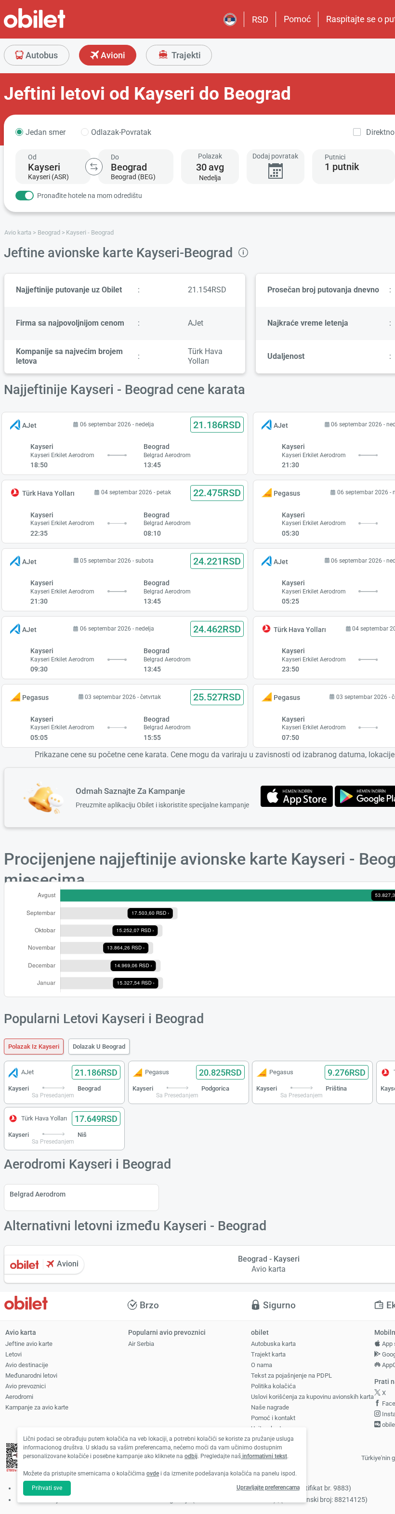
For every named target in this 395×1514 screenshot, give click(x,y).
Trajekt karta (268, 1354)
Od (32, 157)
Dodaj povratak (275, 156)
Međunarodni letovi (31, 1375)
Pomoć (297, 19)
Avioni (112, 55)
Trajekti (185, 55)
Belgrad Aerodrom (38, 1194)
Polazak (210, 156)
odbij (191, 1456)
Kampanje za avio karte (36, 1407)
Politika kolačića (273, 1386)
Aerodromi (19, 1396)
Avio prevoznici (25, 1386)
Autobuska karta (273, 1343)
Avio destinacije (26, 1365)
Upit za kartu (268, 1428)
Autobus (41, 55)
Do (115, 157)
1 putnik (342, 166)
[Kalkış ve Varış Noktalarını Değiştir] (94, 166)
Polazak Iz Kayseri (33, 1046)
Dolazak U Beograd (99, 1046)
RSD (260, 19)
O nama (261, 1365)
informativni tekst (264, 1456)
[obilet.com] (58, 26)
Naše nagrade (270, 1407)
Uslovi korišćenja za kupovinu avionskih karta (312, 1396)
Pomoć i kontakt (273, 1418)
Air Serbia (141, 1343)
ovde (152, 1473)
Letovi (13, 1354)
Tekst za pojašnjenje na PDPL (291, 1375)
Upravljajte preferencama (268, 1487)
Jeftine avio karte (29, 1343)
